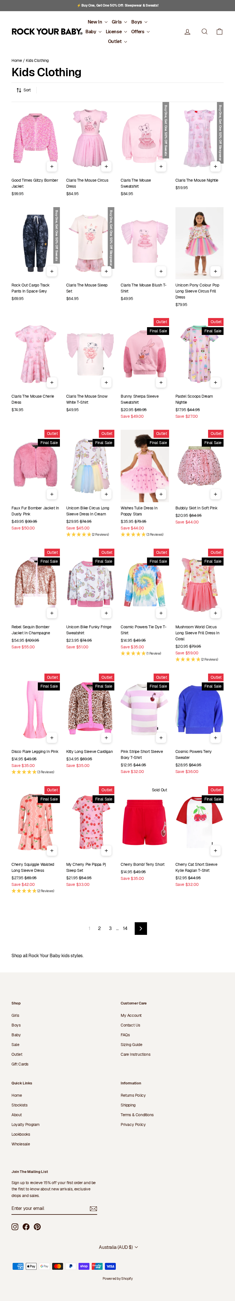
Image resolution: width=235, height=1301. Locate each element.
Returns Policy (133, 1095)
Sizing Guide (131, 1044)
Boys (137, 22)
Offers (138, 32)
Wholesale (20, 1144)
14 (125, 928)
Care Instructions (135, 1054)
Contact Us (130, 1025)
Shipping (128, 1105)
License (114, 32)
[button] (219, 31)
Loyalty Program (25, 1124)
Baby (91, 32)
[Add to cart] (52, 166)
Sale (15, 1044)
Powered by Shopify (118, 1278)
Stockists (19, 1105)
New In (95, 22)
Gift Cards (19, 1064)
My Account (131, 1015)
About (16, 1114)
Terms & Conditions (137, 1114)
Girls (117, 22)
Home (16, 60)
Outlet (115, 41)
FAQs (125, 1034)
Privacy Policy (133, 1124)
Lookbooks (20, 1134)
